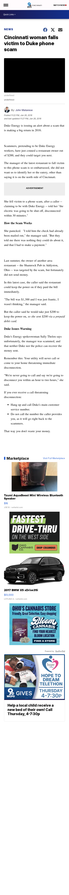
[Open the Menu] (6, 5)
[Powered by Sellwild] (60, 651)
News (8, 29)
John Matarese (24, 110)
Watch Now (59, 5)
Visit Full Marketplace (54, 458)
